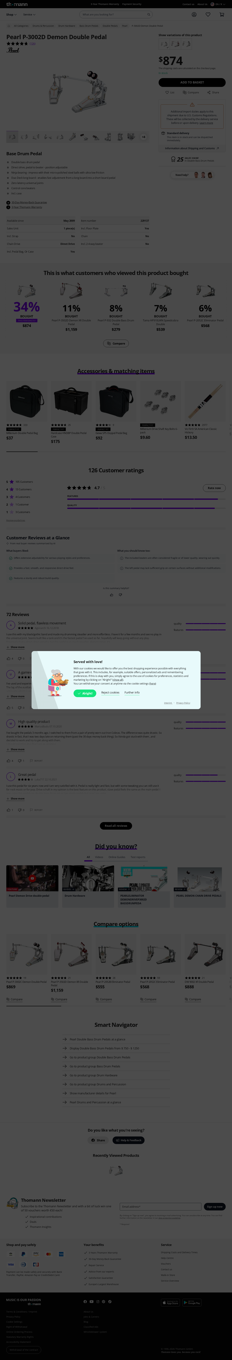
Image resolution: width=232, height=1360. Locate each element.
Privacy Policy (183, 702)
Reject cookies (110, 692)
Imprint (168, 702)
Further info (132, 692)
